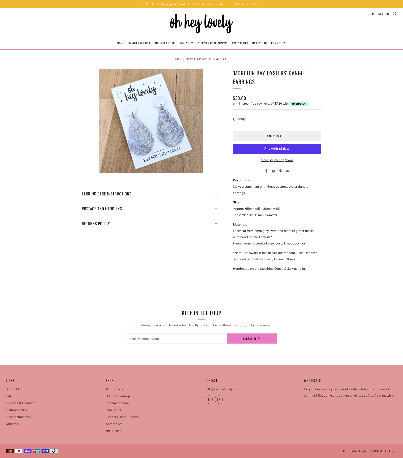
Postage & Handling (20, 403)
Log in (371, 14)
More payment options (277, 160)
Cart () (383, 14)
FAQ (9, 396)
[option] (151, 121)
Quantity (239, 119)
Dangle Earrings (139, 43)
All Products (114, 389)
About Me (13, 389)
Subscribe (249, 338)
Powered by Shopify (354, 451)
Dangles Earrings (118, 396)
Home (120, 43)
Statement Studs (164, 43)
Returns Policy (16, 410)
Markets (12, 424)
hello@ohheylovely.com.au (224, 389)
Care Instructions (18, 417)
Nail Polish (259, 43)
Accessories (240, 43)
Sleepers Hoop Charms (213, 43)
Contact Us (278, 43)
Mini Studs (187, 43)
